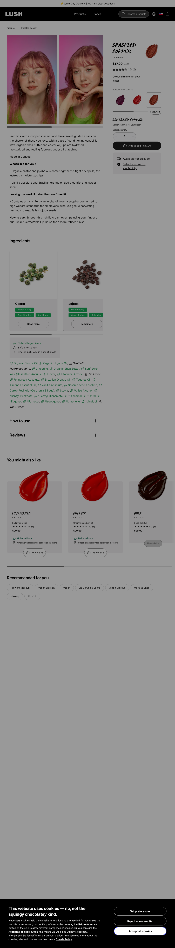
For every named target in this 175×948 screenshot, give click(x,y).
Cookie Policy (64, 939)
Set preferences (140, 911)
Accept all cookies (140, 931)
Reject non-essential (140, 921)
